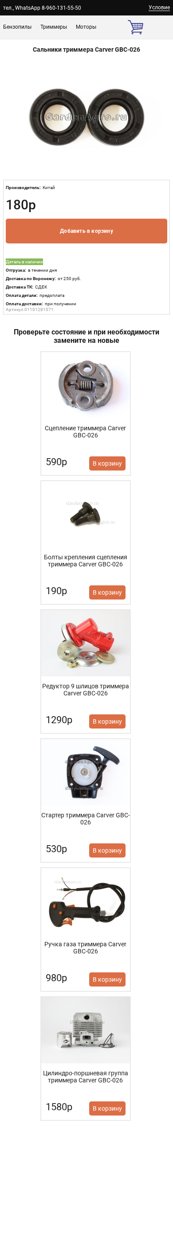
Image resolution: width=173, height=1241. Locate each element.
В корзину (107, 463)
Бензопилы (17, 27)
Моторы (86, 27)
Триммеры (53, 27)
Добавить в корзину (86, 231)
